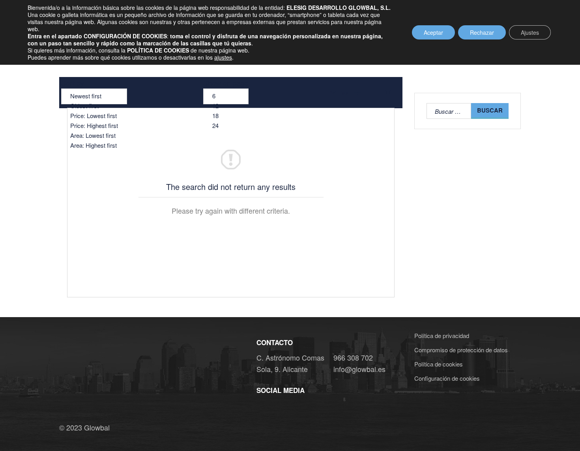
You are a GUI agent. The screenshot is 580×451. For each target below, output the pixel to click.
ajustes (223, 57)
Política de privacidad (441, 335)
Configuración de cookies (447, 378)
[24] (225, 126)
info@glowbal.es (359, 369)
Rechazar (482, 32)
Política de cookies (438, 364)
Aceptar (433, 32)
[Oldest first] (94, 106)
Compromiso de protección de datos (461, 350)
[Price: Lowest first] (94, 116)
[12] (225, 106)
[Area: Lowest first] (94, 136)
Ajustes (530, 32)
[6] (225, 96)
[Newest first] (94, 96)
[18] (225, 116)
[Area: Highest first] (94, 145)
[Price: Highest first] (94, 126)
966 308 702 (353, 357)
